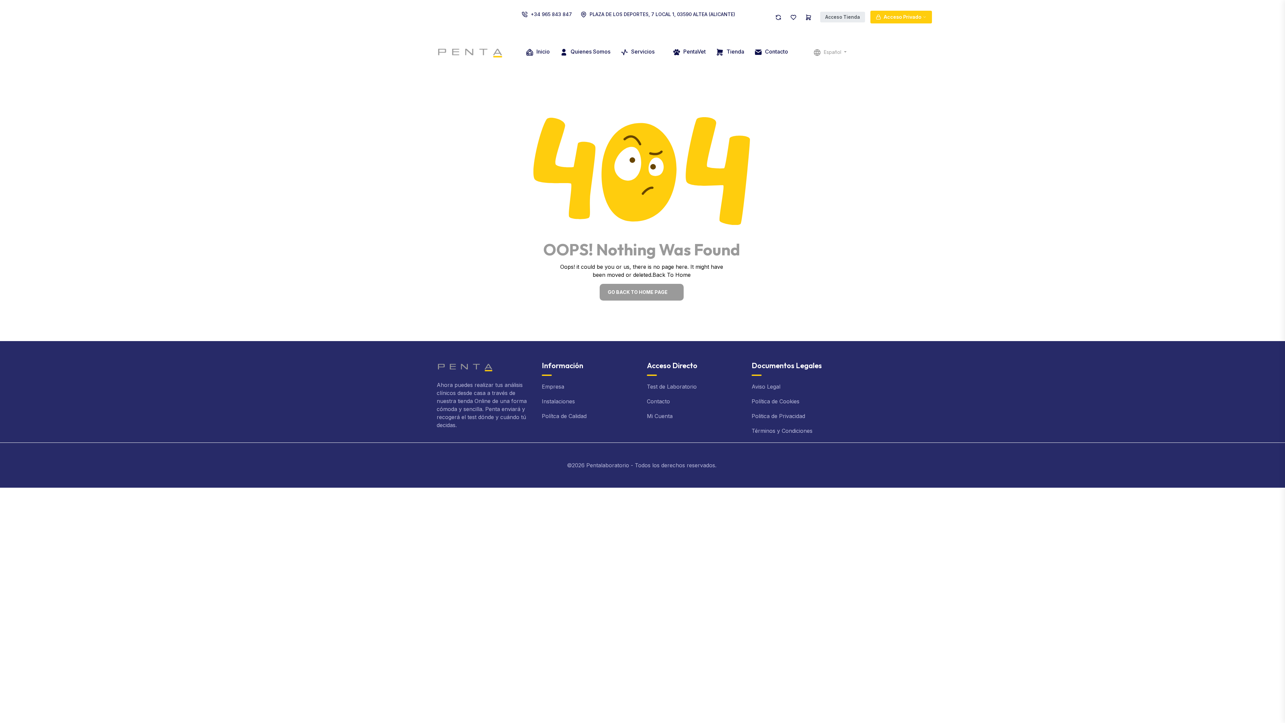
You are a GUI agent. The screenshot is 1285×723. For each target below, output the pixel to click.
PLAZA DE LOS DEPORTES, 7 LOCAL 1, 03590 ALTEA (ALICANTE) (662, 14)
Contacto (776, 51)
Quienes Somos (589, 51)
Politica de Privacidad (778, 416)
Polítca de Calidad (564, 416)
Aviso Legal (766, 386)
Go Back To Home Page (638, 292)
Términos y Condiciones (782, 430)
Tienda (734, 51)
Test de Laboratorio (672, 386)
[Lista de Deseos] (793, 17)
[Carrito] (808, 17)
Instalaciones (558, 401)
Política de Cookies (775, 401)
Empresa (553, 386)
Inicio (542, 51)
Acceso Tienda (842, 17)
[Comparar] (778, 17)
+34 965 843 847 (551, 14)
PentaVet (694, 51)
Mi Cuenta (660, 416)
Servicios (643, 51)
